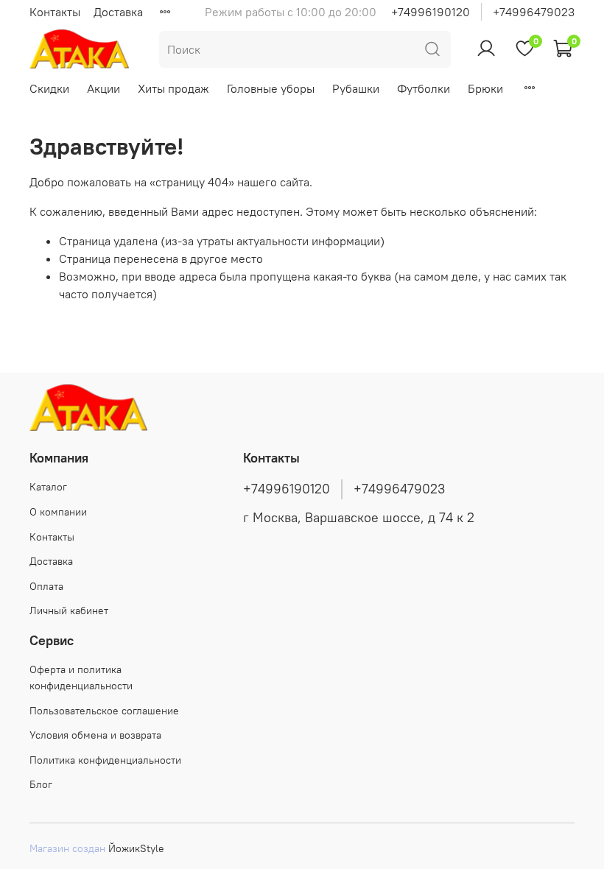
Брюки (485, 88)
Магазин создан (67, 848)
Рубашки (355, 88)
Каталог (48, 486)
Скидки (49, 88)
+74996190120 (430, 11)
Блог (40, 784)
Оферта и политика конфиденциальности (81, 677)
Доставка (118, 11)
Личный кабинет (68, 610)
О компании (58, 511)
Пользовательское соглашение (104, 710)
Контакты (54, 11)
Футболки (423, 88)
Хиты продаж (173, 88)
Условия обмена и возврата (95, 735)
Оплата (46, 586)
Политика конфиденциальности (105, 760)
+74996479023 (534, 11)
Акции (103, 88)
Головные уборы (271, 88)
